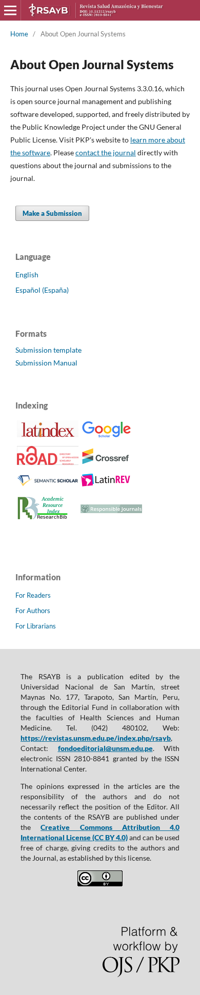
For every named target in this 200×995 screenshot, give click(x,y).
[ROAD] (47, 462)
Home (19, 34)
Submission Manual (46, 362)
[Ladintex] (47, 434)
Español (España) (42, 290)
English (26, 274)
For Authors (32, 610)
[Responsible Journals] (111, 510)
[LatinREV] (106, 484)
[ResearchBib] (42, 519)
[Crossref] (106, 462)
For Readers (33, 595)
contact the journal (105, 152)
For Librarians (35, 626)
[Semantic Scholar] (47, 485)
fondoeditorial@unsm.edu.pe (105, 748)
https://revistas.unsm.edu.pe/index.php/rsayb (96, 738)
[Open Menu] (10, 10)
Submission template (48, 350)
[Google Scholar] (106, 436)
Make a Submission (52, 213)
